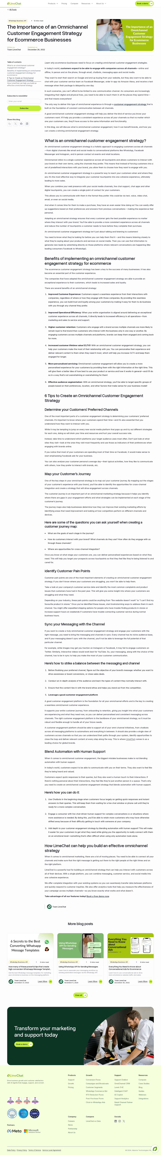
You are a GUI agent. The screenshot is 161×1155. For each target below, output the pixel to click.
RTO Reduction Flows (95, 1095)
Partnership (72, 1129)
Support (71, 1080)
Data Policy (11, 1150)
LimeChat (130, 739)
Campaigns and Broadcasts (97, 1083)
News (70, 1125)
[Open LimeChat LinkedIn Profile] (115, 1121)
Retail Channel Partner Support (123, 1103)
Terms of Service (34, 1150)
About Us (71, 1132)
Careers (71, 1121)
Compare (74, 3)
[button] (53, 3)
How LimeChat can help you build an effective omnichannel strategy (22, 84)
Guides (141, 1091)
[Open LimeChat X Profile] (124, 1121)
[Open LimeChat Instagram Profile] (119, 1121)
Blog (140, 1087)
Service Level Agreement (51, 1150)
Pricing (64, 3)
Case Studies (144, 1083)
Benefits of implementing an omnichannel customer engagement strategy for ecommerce (24, 73)
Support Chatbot (121, 1080)
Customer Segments (94, 1087)
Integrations (143, 1098)
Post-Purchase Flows (95, 1098)
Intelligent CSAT (121, 1091)
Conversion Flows (93, 1080)
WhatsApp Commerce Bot (96, 1091)
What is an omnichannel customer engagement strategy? (20, 66)
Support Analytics (121, 1098)
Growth (71, 1083)
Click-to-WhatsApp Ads (95, 1102)
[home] (14, 3)
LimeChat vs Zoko (93, 1121)
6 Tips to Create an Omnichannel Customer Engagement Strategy (20, 79)
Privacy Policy (22, 1150)
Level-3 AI (118, 1087)
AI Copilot (118, 1095)
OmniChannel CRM (122, 1083)
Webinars (142, 1095)
